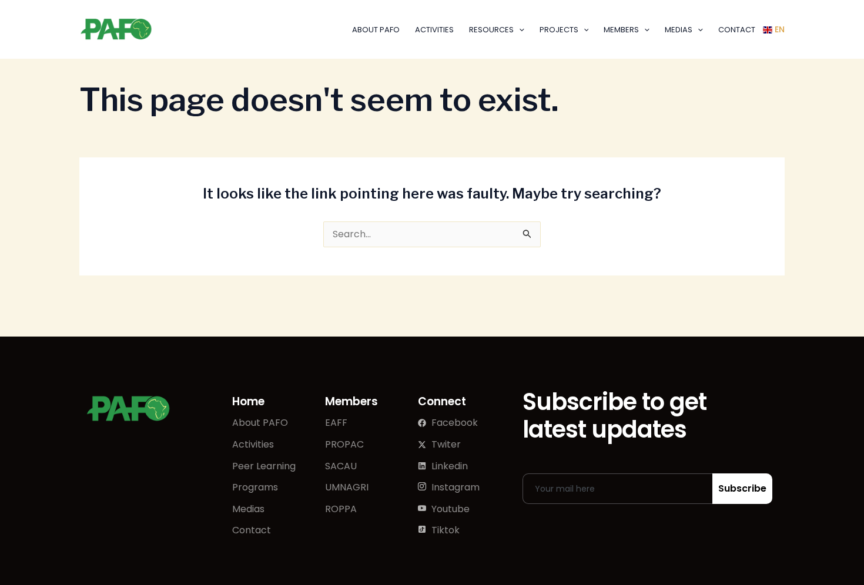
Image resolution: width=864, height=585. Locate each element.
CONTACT (736, 29)
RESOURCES (491, 29)
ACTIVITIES (434, 29)
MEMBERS (621, 29)
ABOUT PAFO (376, 29)
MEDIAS (678, 29)
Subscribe (742, 488)
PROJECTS (559, 29)
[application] (519, 29)
